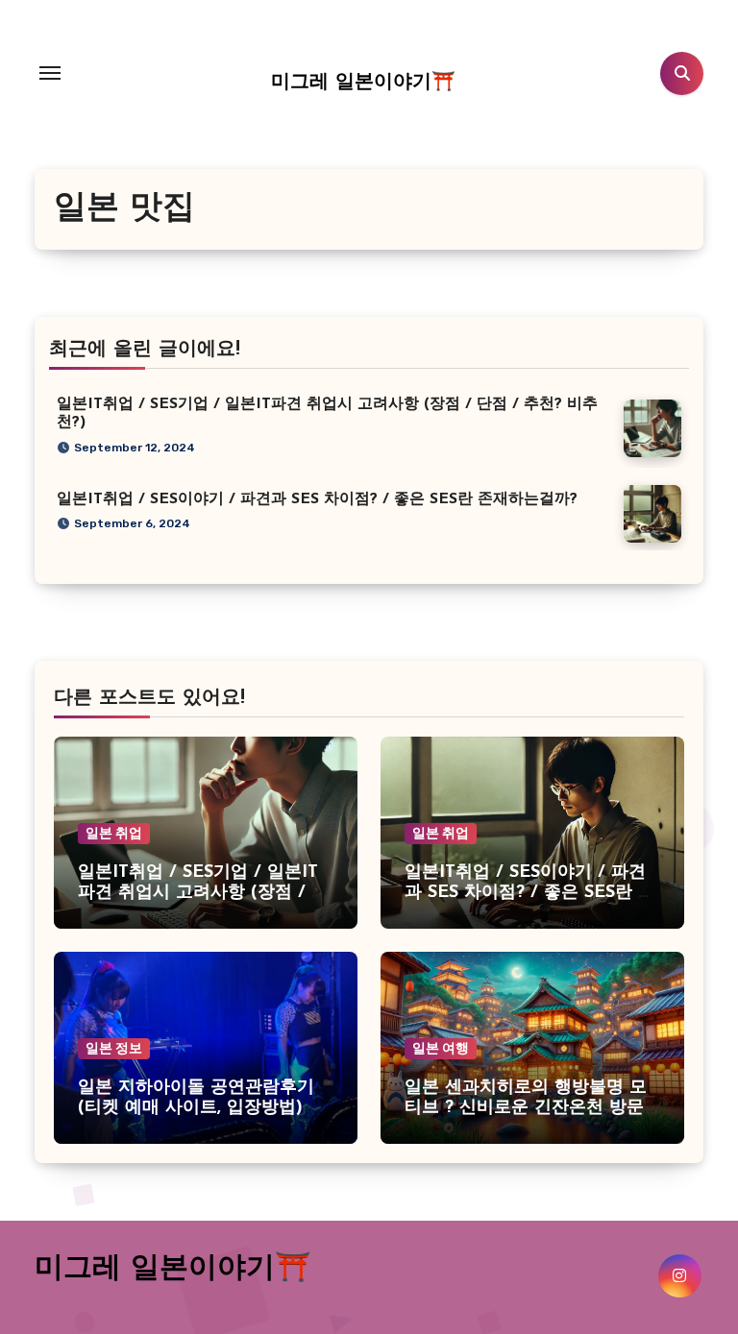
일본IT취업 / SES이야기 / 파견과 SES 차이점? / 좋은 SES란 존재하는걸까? (317, 499)
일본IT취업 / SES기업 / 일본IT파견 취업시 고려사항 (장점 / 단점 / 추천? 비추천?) (203, 893)
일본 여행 (440, 1048)
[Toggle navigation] (50, 73)
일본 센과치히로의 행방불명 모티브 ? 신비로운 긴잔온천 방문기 (526, 1108)
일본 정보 (114, 1048)
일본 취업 (114, 833)
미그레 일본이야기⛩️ (363, 82)
